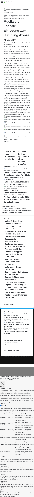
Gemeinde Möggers (13, 252)
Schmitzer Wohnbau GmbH (16, 287)
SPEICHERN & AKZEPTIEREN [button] (7, 496)
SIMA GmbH (10, 257)
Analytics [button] (2, 473)
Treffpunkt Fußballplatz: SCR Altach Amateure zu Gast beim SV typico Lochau (17, 199)
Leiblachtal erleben (13, 226)
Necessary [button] (2, 403)
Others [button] (1, 489)
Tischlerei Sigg (11, 241)
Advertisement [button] (3, 481)
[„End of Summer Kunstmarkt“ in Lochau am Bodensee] (13, 179)
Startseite (6, 15)
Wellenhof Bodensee (14, 290)
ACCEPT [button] (10, 379)
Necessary (3, 405)
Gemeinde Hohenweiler (15, 236)
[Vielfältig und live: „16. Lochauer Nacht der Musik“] (17, 188)
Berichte (10, 15)
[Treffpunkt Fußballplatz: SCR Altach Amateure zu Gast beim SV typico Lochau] (14, 195)
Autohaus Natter (12, 259)
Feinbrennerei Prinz (13, 249)
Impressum (7, 344)
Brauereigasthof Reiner (15, 292)
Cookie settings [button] (4, 379)
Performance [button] (3, 464)
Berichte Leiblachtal (11, 18)
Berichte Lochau (20, 18)
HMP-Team (9, 229)
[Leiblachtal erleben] (9, 2)
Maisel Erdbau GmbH (14, 221)
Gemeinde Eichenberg (14, 277)
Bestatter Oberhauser (14, 244)
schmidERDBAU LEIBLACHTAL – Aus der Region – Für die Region (15, 282)
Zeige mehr (6, 141)
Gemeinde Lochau (13, 224)
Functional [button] (2, 456)
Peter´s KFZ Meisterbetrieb (16, 247)
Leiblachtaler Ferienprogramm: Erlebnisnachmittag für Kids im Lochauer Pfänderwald (17, 175)
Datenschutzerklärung (10, 342)
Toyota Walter (11, 239)
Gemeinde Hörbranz (13, 254)
